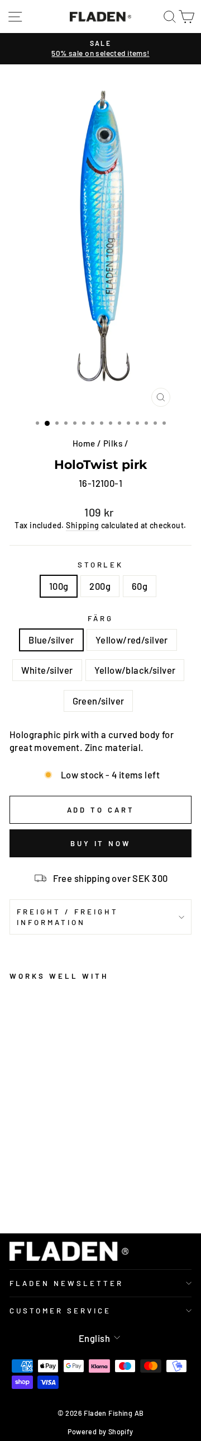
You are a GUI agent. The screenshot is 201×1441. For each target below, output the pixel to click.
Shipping (82, 525)
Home (84, 443)
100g (59, 586)
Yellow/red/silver (131, 639)
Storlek (101, 564)
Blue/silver (51, 639)
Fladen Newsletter (66, 1283)
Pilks (112, 443)
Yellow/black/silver (135, 669)
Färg (100, 618)
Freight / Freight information (67, 917)
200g (100, 586)
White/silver (47, 669)
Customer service (60, 1310)
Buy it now (100, 843)
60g (139, 586)
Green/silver (99, 700)
